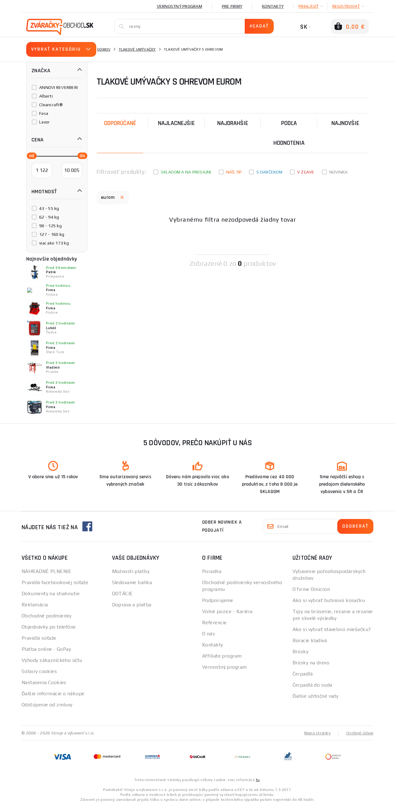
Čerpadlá (303, 674)
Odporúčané (120, 123)
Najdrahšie (232, 123)
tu (258, 780)
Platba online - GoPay (46, 649)
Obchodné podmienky (47, 616)
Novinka (338, 171)
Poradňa (211, 571)
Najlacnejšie (176, 123)
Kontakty (273, 6)
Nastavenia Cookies (44, 682)
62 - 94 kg (49, 217)
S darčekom (269, 171)
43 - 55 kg (49, 208)
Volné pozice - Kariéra (227, 611)
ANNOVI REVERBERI (58, 87)
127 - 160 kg (51, 234)
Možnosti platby (131, 571)
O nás (208, 634)
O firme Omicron (311, 589)
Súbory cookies (39, 671)
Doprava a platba (132, 605)
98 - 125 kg (50, 225)
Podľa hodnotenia (289, 133)
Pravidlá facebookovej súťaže (55, 582)
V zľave (305, 171)
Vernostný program (179, 6)
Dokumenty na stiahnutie (51, 593)
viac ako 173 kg (54, 242)
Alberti (46, 96)
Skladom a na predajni (186, 171)
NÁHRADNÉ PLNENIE (46, 571)
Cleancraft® (51, 104)
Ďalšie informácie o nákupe (53, 693)
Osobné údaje (359, 732)
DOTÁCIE (122, 593)
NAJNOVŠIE (345, 123)
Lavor (44, 121)
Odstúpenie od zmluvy (47, 705)
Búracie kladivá (310, 640)
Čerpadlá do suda (312, 685)
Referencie (214, 622)
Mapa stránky (317, 732)
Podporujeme (217, 600)
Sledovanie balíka (132, 582)
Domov (103, 49)
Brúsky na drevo (311, 663)
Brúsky (301, 651)
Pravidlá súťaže (39, 638)
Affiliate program (222, 656)
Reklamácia (35, 605)
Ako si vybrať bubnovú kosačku (329, 600)
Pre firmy (232, 6)
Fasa (43, 113)
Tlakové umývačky (137, 49)
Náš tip (234, 171)
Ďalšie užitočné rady (316, 696)
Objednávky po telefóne (49, 627)
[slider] (30, 155)
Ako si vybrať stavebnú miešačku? (332, 629)
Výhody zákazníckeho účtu (52, 660)
